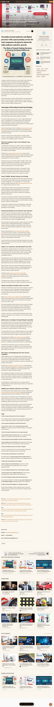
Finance (46, 68)
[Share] (32, 704)
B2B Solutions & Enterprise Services (43, 74)
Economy (38, 68)
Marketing (43, 76)
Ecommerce (39, 72)
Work (42, 68)
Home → (50, 673)
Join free (51, 1)
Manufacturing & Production (41, 70)
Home (2, 4)
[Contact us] (50, 704)
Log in (47, 1)
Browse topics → (49, 578)
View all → (50, 557)
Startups (38, 76)
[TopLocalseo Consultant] (2, 31)
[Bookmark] (29, 704)
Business (5, 4)
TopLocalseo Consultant (8, 30)
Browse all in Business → (48, 633)
